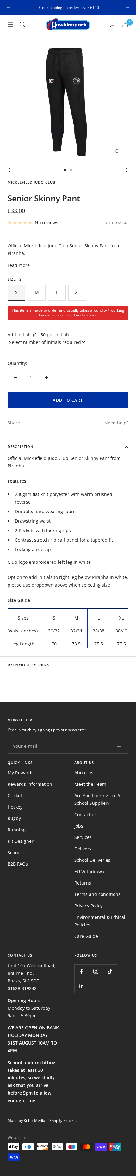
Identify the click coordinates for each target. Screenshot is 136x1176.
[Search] (22, 24)
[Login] (113, 24)
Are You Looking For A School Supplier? (97, 799)
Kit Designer (21, 841)
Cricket (15, 795)
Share (14, 423)
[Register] (119, 746)
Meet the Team (90, 784)
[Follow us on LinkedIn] (81, 986)
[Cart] (125, 24)
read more (19, 265)
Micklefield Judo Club (31, 182)
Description (21, 446)
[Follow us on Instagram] (96, 971)
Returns (82, 883)
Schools (16, 852)
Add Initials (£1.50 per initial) (38, 335)
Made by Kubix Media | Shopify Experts (42, 1120)
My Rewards (21, 773)
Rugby (14, 818)
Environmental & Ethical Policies (99, 921)
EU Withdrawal (90, 871)
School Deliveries (92, 860)
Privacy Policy (88, 906)
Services (83, 837)
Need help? (116, 423)
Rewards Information (30, 784)
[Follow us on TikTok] (110, 971)
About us (83, 773)
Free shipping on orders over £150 (69, 7)
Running (17, 830)
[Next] (125, 170)
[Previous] (10, 170)
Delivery (82, 849)
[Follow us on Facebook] (81, 971)
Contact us (85, 814)
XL (77, 292)
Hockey (15, 807)
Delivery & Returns (28, 664)
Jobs (78, 826)
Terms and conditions (97, 894)
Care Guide (86, 936)
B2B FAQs (18, 864)
